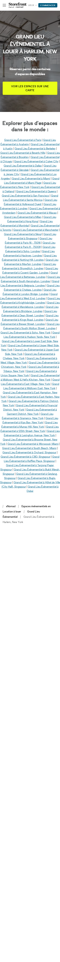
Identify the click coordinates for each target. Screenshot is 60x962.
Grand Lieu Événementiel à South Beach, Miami (29, 448)
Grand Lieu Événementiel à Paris (22, 140)
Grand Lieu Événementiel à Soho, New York (25, 332)
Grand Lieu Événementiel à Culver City (36, 161)
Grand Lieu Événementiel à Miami (31, 178)
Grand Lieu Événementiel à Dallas (23, 165)
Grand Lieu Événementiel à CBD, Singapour (25, 456)
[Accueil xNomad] (18, 5)
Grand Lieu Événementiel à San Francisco (25, 195)
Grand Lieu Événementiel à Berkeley (35, 148)
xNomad (11, 506)
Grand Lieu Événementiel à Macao (37, 212)
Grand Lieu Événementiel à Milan (23, 217)
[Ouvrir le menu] (4, 5)
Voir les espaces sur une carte (30, 88)
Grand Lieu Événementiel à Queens (36, 191)
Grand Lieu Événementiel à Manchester (35, 229)
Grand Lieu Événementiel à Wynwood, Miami (33, 443)
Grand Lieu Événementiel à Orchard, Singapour (29, 452)
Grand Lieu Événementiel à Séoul (23, 234)
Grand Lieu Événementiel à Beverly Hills (22, 152)
